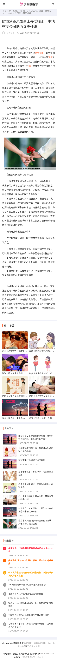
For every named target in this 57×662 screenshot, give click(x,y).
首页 (15, 11)
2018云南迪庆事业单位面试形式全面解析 (27, 584)
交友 (50, 57)
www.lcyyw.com (47, 654)
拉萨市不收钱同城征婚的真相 (31, 460)
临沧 (30, 66)
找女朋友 (23, 11)
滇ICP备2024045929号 (32, 657)
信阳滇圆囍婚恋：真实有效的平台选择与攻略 (28, 615)
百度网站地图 (40, 643)
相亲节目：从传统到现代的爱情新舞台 (25, 594)
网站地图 (28, 643)
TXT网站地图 (33, 646)
